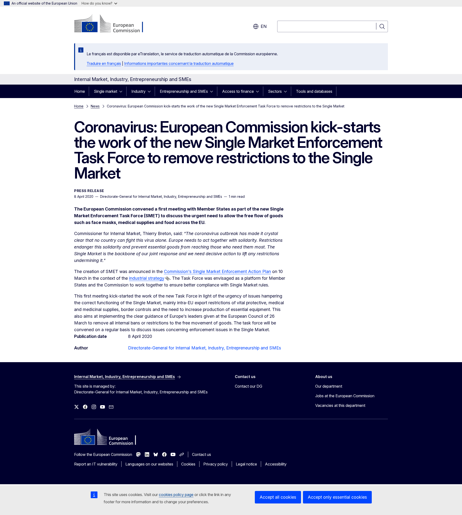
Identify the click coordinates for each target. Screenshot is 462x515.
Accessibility (276, 464)
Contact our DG (248, 386)
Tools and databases (314, 91)
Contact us (201, 454)
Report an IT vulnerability (95, 464)
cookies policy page (176, 494)
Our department (328, 386)
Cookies (188, 464)
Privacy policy (215, 464)
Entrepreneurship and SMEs (184, 91)
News (95, 106)
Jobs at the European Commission (344, 395)
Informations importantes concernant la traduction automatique (179, 63)
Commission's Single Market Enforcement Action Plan (217, 271)
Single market (105, 91)
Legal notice (246, 464)
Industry (138, 91)
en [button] (264, 26)
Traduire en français (104, 63)
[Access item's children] (122, 91)
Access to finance (238, 91)
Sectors (275, 91)
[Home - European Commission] (113, 24)
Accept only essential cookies (337, 497)
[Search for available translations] (167, 278)
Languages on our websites (149, 464)
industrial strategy (146, 278)
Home (79, 91)
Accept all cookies (278, 497)
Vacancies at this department (340, 405)
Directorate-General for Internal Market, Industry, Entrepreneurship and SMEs (204, 347)
